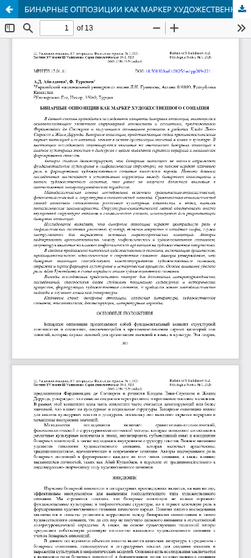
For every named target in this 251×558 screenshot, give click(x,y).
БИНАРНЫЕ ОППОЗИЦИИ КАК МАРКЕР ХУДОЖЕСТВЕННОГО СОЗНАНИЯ (137, 9)
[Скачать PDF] (242, 9)
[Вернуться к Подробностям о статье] (9, 9)
